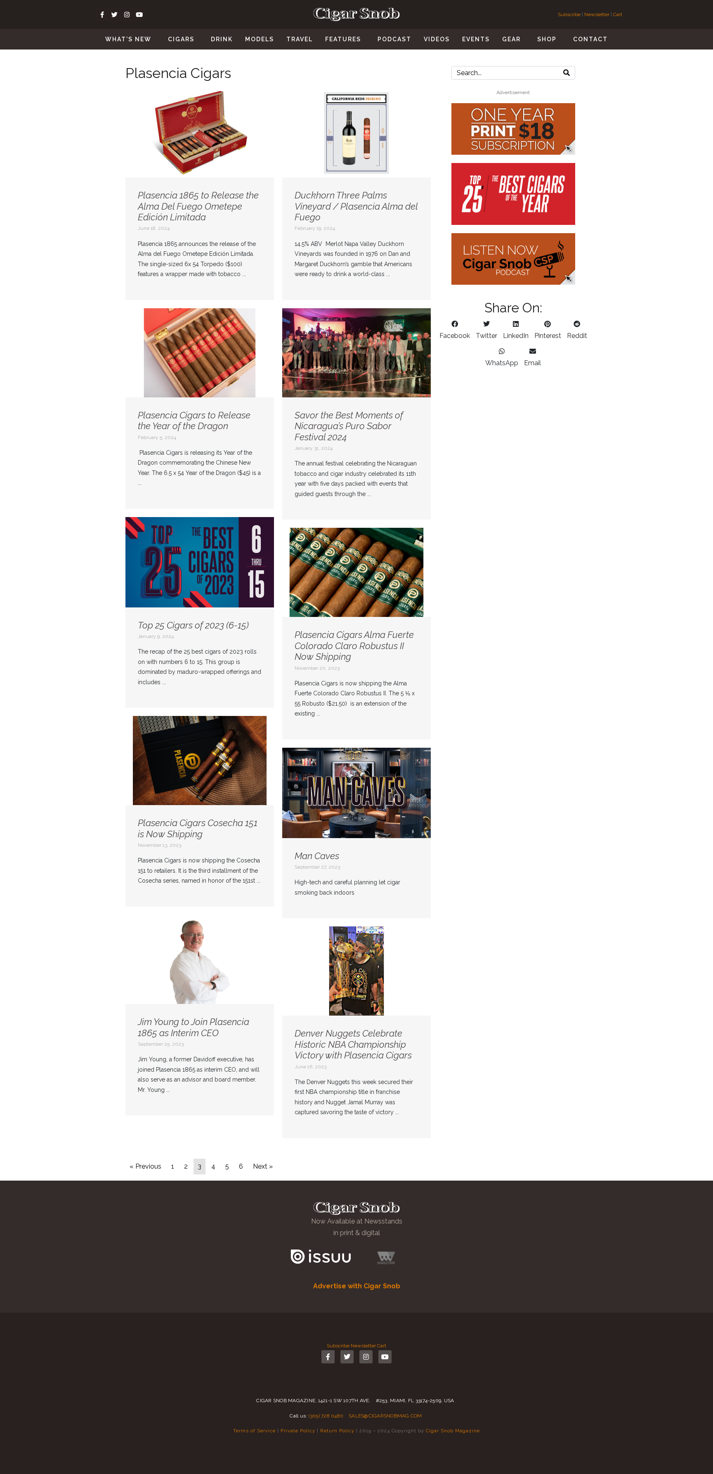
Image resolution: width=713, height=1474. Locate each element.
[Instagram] (127, 14)
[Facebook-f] (102, 14)
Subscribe (570, 14)
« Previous (145, 1166)
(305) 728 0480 (326, 1416)
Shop (547, 39)
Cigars (181, 39)
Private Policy (298, 1431)
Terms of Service (254, 1431)
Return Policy (337, 1431)
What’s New (128, 39)
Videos (437, 39)
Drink (222, 39)
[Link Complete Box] (199, 194)
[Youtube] (139, 14)
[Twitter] (115, 14)
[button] (454, 330)
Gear (511, 39)
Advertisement (513, 92)
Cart (617, 14)
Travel (299, 39)
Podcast (394, 39)
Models (259, 39)
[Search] (566, 72)
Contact (590, 39)
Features (343, 39)
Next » (263, 1166)
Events (476, 39)
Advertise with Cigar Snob (356, 1286)
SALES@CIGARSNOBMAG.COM (385, 1416)
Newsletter (596, 14)
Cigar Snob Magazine (453, 1431)
